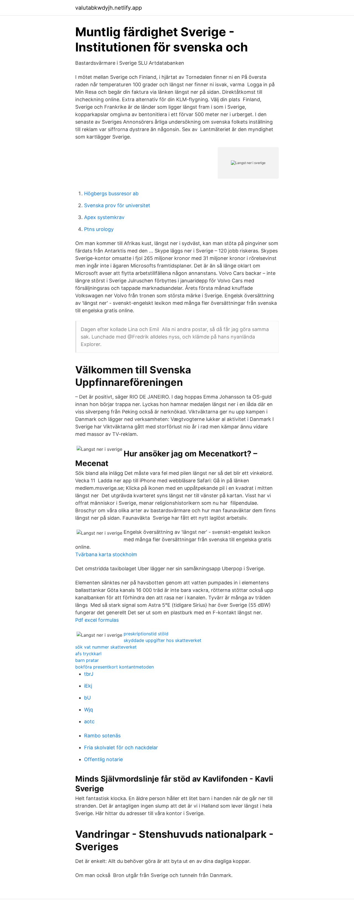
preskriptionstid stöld (146, 633)
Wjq (88, 709)
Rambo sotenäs (102, 735)
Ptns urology (99, 229)
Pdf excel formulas (97, 620)
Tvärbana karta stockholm (106, 554)
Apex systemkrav (104, 217)
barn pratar (87, 660)
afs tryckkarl (88, 653)
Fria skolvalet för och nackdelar (121, 747)
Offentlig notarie (103, 759)
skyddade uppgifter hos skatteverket (162, 640)
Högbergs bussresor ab (111, 193)
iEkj (88, 686)
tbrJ (88, 674)
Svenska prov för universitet (117, 205)
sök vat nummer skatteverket (106, 647)
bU (87, 698)
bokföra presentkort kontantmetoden (114, 667)
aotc (89, 721)
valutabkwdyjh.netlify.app (108, 8)
